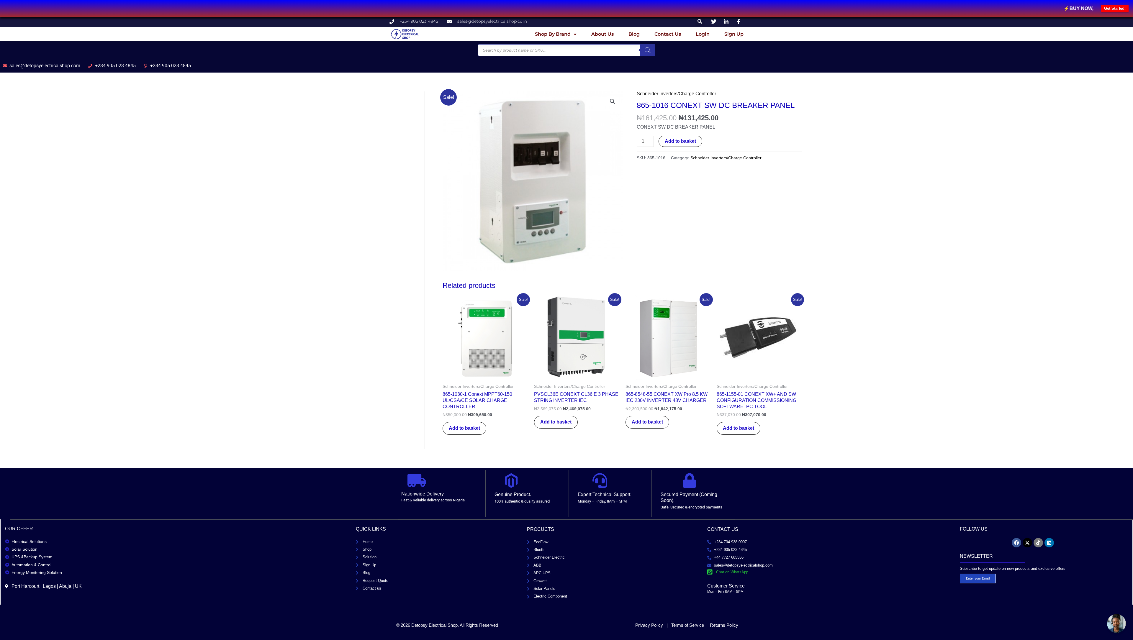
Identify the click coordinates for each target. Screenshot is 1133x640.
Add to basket (680, 141)
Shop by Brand (553, 34)
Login (703, 34)
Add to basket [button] (464, 428)
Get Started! (1115, 8)
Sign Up (734, 34)
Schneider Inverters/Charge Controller (676, 93)
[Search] (647, 50)
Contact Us (667, 34)
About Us (602, 34)
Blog (634, 34)
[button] (700, 21)
